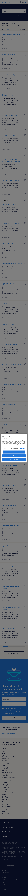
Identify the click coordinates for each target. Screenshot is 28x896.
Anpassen (14, 452)
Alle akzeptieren (14, 459)
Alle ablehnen (14, 455)
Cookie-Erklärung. (21, 448)
